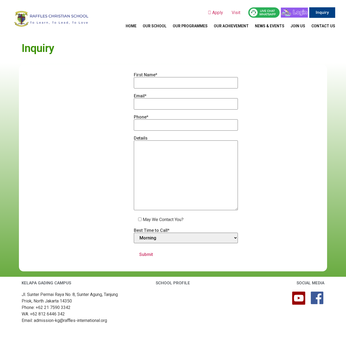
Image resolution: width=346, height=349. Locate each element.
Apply (219, 12)
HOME (131, 26)
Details (141, 138)
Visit (236, 12)
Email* (140, 96)
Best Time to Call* (151, 230)
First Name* (145, 75)
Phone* (141, 117)
